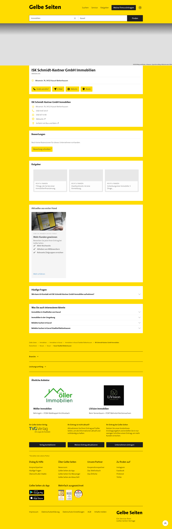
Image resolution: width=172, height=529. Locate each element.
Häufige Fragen (35, 470)
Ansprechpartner (36, 467)
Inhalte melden (100, 512)
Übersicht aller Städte (37, 474)
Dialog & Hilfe (36, 461)
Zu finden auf (123, 461)
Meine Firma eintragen (123, 7)
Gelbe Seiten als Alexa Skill (68, 477)
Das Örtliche (92, 474)
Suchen (85, 7)
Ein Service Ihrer (126, 520)
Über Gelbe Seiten (67, 461)
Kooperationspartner (95, 467)
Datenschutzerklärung (50, 512)
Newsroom (62, 467)
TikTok (119, 477)
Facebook (120, 470)
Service (94, 7)
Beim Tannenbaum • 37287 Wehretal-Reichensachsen (110, 410)
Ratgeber (105, 7)
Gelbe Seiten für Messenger (69, 474)
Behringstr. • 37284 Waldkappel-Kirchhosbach (51, 410)
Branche (32, 356)
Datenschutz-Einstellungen (73, 512)
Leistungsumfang (36, 366)
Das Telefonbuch (94, 470)
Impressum (33, 512)
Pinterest (120, 474)
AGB (89, 512)
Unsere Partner (95, 461)
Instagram (121, 467)
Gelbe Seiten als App (66, 470)
